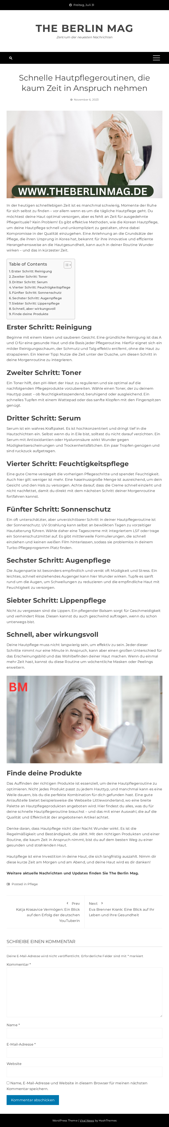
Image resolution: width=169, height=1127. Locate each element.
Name (13, 1025)
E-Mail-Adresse (21, 1044)
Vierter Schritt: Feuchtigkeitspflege (41, 287)
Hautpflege (17, 856)
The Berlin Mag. (124, 873)
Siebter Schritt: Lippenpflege (36, 303)
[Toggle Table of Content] (65, 265)
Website (14, 1064)
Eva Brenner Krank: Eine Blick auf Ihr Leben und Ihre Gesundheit (121, 909)
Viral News (87, 1120)
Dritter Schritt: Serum (30, 282)
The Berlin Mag (84, 28)
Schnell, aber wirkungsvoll (33, 309)
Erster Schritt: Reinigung (31, 271)
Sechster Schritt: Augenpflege (37, 298)
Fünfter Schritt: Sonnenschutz (36, 293)
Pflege (33, 884)
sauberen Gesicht (79, 337)
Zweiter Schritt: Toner (30, 277)
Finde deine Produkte (30, 314)
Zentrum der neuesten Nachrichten (84, 37)
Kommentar (19, 964)
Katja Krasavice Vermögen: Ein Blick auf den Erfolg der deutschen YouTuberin (48, 912)
